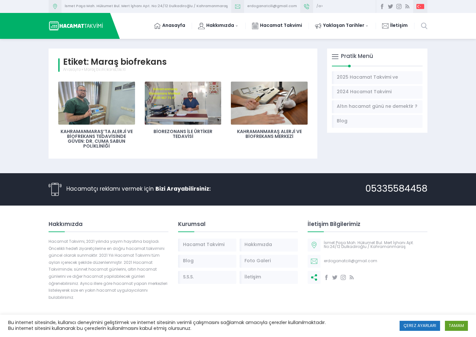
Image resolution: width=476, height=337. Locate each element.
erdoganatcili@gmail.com (272, 6)
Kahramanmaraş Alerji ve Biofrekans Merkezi (269, 134)
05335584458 (396, 189)
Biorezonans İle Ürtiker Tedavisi (182, 134)
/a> (319, 6)
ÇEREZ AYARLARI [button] (419, 326)
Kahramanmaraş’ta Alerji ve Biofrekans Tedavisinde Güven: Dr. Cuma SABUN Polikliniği (97, 139)
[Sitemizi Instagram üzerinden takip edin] (399, 6)
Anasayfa (72, 70)
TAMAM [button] (456, 326)
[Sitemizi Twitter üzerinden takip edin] (390, 6)
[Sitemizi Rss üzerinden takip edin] (407, 6)
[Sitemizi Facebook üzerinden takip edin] (382, 6)
